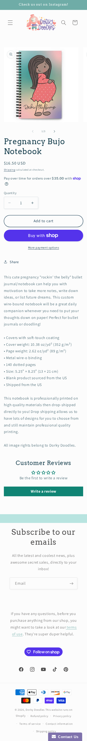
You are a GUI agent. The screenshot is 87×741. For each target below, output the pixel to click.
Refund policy (39, 716)
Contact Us (67, 737)
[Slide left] (32, 131)
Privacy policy (62, 716)
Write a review (43, 491)
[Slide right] (54, 131)
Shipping (9, 169)
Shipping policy (46, 731)
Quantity (10, 193)
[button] (10, 22)
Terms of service (30, 723)
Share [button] (14, 262)
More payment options (43, 247)
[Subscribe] (71, 583)
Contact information (59, 723)
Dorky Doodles (35, 709)
